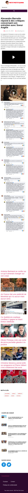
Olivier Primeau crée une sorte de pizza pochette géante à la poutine (13, 342)
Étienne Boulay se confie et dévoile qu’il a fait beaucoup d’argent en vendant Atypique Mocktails (17, 443)
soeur (12, 395)
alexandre (7, 393)
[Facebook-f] (3, 464)
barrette (20, 393)
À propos (5, 481)
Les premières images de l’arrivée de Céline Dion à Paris (17, 451)
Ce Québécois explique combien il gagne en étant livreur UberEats (11, 319)
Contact (13, 481)
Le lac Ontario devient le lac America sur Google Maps (15, 418)
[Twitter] (9, 464)
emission (7, 395)
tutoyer (18, 395)
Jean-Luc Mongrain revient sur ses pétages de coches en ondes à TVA (17, 426)
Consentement (5, 476)
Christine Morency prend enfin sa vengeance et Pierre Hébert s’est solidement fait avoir (13, 365)
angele (13, 393)
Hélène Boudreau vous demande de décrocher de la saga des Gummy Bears (17, 434)
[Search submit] (14, 11)
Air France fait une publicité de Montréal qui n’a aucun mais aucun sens (13, 296)
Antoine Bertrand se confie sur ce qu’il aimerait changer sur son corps (13, 273)
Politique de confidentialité (10, 485)
